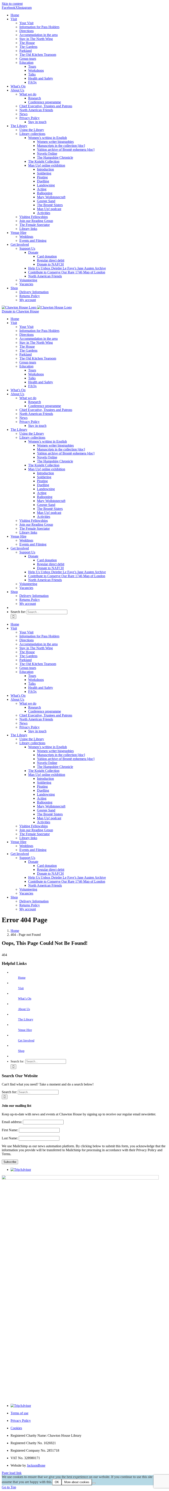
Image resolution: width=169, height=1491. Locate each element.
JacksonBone (36, 1465)
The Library (25, 1019)
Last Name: (10, 1138)
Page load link (12, 1473)
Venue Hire (25, 1030)
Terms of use (19, 1413)
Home (22, 977)
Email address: (12, 1122)
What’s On (24, 998)
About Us (24, 1009)
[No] (94, 1483)
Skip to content (12, 3)
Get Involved (26, 1040)
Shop (21, 1051)
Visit (21, 988)
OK (57, 1482)
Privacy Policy (21, 1420)
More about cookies (76, 1482)
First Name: (10, 1130)
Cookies (16, 1428)
